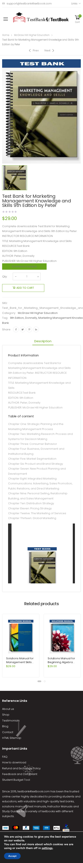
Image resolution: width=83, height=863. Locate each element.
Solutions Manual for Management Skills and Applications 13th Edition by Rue (20, 664)
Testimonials (11, 720)
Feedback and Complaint (19, 774)
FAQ (4, 757)
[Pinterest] (29, 329)
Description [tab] (42, 341)
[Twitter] (23, 329)
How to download (14, 762)
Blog (5, 726)
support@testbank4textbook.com (29, 3)
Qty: (4, 276)
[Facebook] (16, 329)
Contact (7, 732)
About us (8, 709)
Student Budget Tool (16, 780)
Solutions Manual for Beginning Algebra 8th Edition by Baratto (62, 662)
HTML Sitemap (11, 738)
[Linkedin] (36, 329)
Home (5, 35)
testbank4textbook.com (33, 791)
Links (74, 3)
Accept (12, 856)
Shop (5, 714)
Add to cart (25, 288)
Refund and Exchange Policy (21, 768)
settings (47, 848)
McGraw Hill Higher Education (32, 35)
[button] (39, 681)
